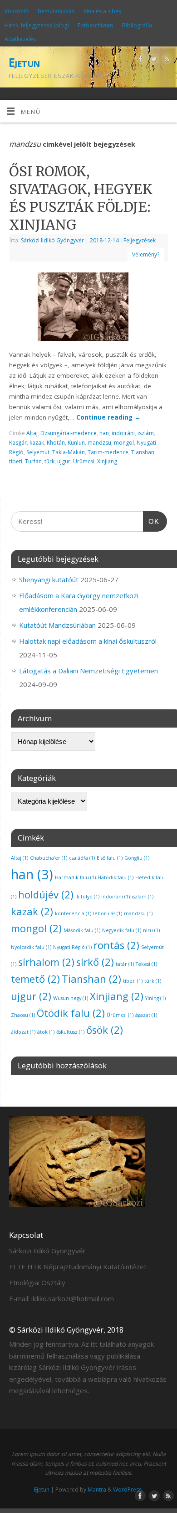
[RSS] (165, 60)
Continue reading (108, 417)
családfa (82, 858)
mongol (124, 442)
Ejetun (24, 62)
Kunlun (76, 442)
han (104, 433)
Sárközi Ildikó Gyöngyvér (52, 240)
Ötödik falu (71, 1013)
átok (45, 1032)
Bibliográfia (137, 25)
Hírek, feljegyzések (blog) (37, 25)
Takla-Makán (68, 452)
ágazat (146, 1015)
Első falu (110, 858)
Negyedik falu (121, 930)
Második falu (82, 930)
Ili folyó (87, 896)
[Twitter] (152, 60)
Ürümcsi (83, 461)
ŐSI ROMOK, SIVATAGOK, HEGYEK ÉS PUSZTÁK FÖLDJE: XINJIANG (80, 198)
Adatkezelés (20, 39)
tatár (125, 964)
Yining (155, 998)
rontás (116, 945)
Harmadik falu (75, 877)
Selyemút (37, 452)
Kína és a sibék (102, 11)
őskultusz (70, 1032)
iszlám (146, 433)
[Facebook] (139, 60)
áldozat (23, 1032)
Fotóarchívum (95, 25)
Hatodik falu (115, 877)
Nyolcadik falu (31, 947)
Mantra (97, 1489)
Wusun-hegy (70, 998)
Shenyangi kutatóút (49, 579)
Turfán (33, 461)
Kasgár (18, 442)
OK (151, 521)
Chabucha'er (48, 858)
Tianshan (142, 452)
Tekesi (146, 964)
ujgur (63, 461)
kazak (37, 442)
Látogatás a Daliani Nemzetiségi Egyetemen (88, 670)
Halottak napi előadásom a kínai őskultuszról (88, 641)
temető (35, 978)
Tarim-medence (108, 452)
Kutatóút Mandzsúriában (57, 625)
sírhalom (46, 962)
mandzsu (99, 442)
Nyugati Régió (72, 947)
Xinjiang (107, 461)
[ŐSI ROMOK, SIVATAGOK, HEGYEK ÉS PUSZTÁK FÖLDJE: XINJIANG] (88, 308)
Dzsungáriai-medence (68, 433)
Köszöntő (17, 11)
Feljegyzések (139, 240)
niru (151, 930)
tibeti (15, 461)
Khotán (56, 442)
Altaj (32, 433)
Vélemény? (145, 254)
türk (49, 461)
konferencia (73, 913)
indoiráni (123, 433)
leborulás (107, 913)
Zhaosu (23, 1015)
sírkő (95, 962)
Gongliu (136, 858)
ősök (104, 1029)
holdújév (46, 894)
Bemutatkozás (56, 11)
